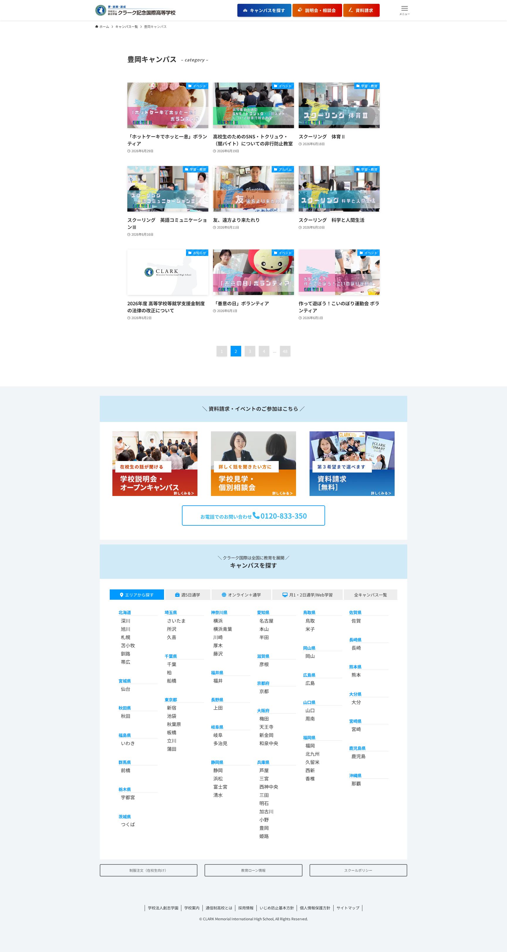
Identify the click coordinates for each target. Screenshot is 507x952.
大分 (356, 701)
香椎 (310, 778)
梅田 (264, 718)
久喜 (171, 637)
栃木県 (125, 789)
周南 (310, 718)
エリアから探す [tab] (139, 595)
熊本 (356, 674)
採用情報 (246, 908)
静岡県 (217, 762)
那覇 (356, 783)
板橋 (171, 732)
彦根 (264, 664)
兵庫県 (263, 762)
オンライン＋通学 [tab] (244, 595)
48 (285, 351)
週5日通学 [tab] (190, 595)
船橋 (171, 680)
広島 (310, 682)
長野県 (217, 699)
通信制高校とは (219, 908)
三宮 (264, 778)
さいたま (176, 620)
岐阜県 (217, 727)
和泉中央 (268, 743)
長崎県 (355, 639)
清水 (218, 794)
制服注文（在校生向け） (148, 870)
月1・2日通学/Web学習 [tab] (311, 595)
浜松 (218, 778)
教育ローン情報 (253, 870)
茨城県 (125, 816)
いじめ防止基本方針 (277, 908)
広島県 (309, 675)
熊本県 (355, 666)
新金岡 (266, 734)
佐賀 (356, 620)
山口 (310, 710)
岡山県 (309, 648)
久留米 (312, 761)
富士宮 (220, 786)
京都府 (263, 683)
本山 (264, 628)
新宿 (171, 707)
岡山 (310, 655)
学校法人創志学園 (163, 908)
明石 (264, 803)
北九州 (312, 753)
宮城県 (125, 681)
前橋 (125, 770)
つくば (128, 824)
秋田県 (125, 708)
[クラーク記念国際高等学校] (135, 10)
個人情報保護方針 (315, 908)
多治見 (220, 743)
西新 (310, 770)
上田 (218, 707)
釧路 (125, 653)
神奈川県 (219, 612)
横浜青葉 (222, 628)
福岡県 (309, 737)
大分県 (355, 694)
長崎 (356, 647)
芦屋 (264, 770)
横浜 (218, 620)
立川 (171, 740)
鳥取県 (309, 612)
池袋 (171, 715)
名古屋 (266, 620)
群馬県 (125, 762)
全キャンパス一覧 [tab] (370, 595)
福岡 (310, 745)
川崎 (218, 637)
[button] (404, 10)
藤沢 (218, 653)
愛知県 (263, 612)
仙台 (125, 688)
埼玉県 (171, 612)
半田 (264, 637)
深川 (125, 620)
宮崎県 (355, 721)
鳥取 (310, 620)
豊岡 (264, 827)
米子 (310, 628)
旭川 (125, 628)
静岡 (218, 770)
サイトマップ (348, 908)
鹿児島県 (357, 748)
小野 (264, 819)
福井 (218, 680)
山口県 (309, 702)
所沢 (171, 628)
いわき (128, 743)
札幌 (125, 637)
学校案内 (192, 908)
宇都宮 (128, 797)
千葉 (171, 664)
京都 (264, 691)
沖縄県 (355, 775)
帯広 (125, 661)
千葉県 (171, 656)
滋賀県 (263, 656)
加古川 (266, 811)
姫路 (264, 835)
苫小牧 (128, 645)
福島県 (125, 735)
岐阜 (218, 734)
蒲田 (171, 748)
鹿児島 (358, 756)
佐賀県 (355, 612)
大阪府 (263, 710)
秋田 (125, 715)
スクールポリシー (358, 870)
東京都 (171, 699)
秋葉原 (174, 724)
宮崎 (356, 729)
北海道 (125, 612)
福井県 (217, 672)
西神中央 (268, 786)
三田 (264, 794)
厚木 (218, 645)
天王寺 (266, 726)
